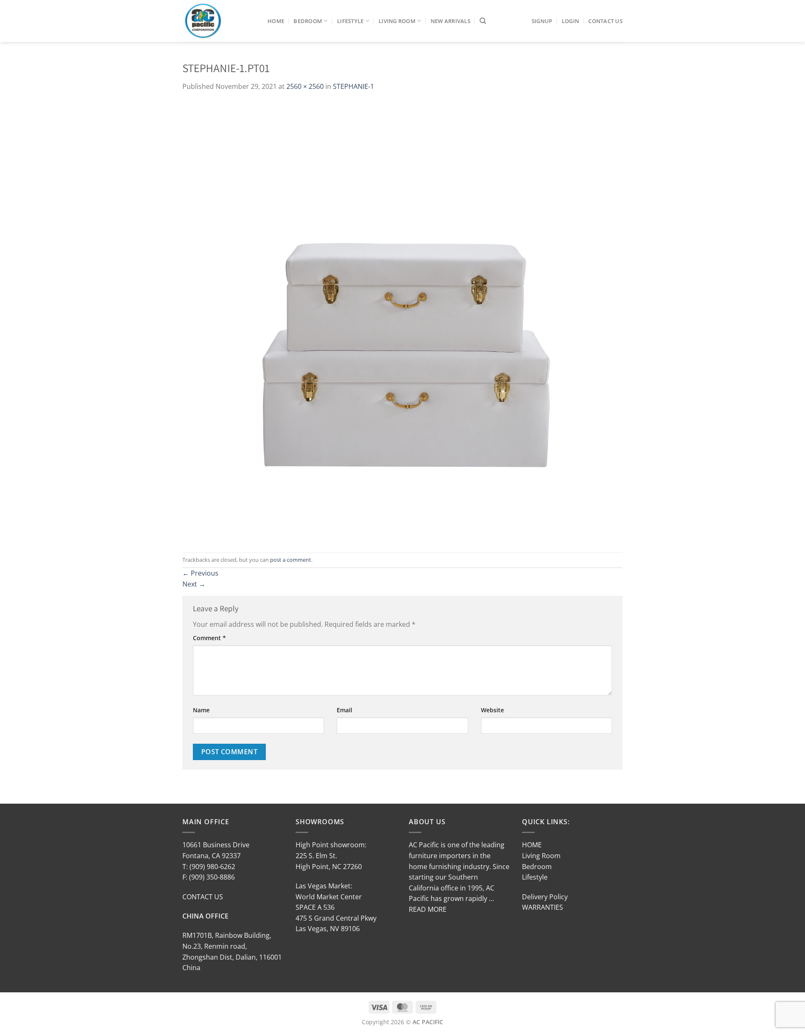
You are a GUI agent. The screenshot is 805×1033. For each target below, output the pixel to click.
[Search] (483, 21)
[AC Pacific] (218, 21)
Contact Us (605, 21)
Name (201, 710)
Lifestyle (350, 21)
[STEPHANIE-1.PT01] (402, 321)
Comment (209, 638)
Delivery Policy (545, 896)
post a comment (290, 559)
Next (193, 584)
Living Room (397, 21)
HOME (532, 844)
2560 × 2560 (305, 86)
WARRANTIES (542, 907)
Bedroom (307, 21)
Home (275, 21)
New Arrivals (450, 21)
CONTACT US (202, 896)
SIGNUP (542, 21)
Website (492, 710)
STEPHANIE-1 (353, 86)
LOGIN (570, 21)
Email (344, 710)
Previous (200, 573)
